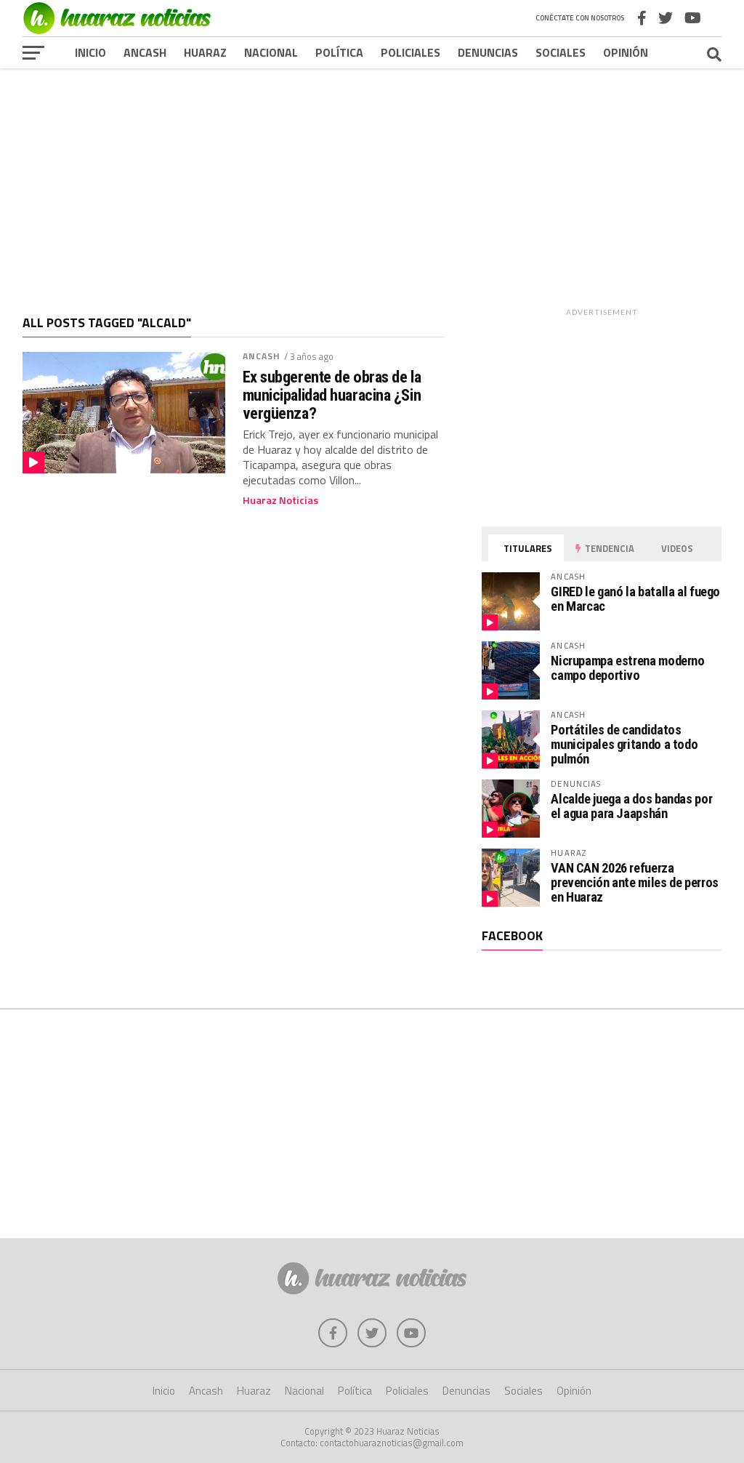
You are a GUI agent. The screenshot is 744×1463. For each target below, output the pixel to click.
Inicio (90, 52)
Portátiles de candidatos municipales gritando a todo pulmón (624, 744)
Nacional (271, 52)
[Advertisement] (372, 181)
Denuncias (488, 52)
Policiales (410, 52)
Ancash (145, 52)
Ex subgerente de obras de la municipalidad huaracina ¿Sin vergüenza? (332, 395)
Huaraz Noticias (280, 500)
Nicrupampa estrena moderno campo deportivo (627, 668)
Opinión (625, 52)
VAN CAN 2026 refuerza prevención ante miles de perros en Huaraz (635, 882)
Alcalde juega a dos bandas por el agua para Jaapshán (631, 806)
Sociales (560, 52)
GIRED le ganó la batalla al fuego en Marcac (635, 599)
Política (339, 52)
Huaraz (205, 52)
